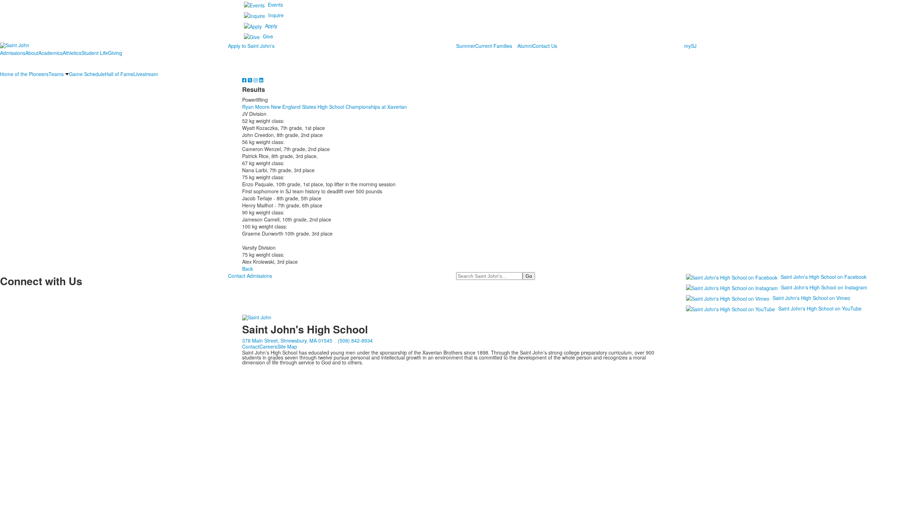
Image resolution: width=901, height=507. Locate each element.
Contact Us (545, 45)
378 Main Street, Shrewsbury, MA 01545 (287, 340)
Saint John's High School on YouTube (820, 308)
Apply (271, 25)
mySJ (690, 45)
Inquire (276, 15)
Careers (268, 346)
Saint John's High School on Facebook (824, 276)
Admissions (12, 52)
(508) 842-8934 (355, 340)
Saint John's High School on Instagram (824, 287)
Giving (115, 52)
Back (247, 268)
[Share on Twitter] (250, 79)
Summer (465, 45)
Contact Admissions (250, 275)
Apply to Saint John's (251, 45)
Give (268, 36)
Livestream (145, 73)
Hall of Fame (119, 73)
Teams (56, 73)
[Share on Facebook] (245, 79)
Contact (250, 346)
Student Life (94, 52)
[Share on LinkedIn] (261, 79)
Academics (50, 52)
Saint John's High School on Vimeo (811, 297)
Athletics (72, 52)
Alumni (525, 45)
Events (275, 4)
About (31, 52)
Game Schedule (87, 73)
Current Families (493, 45)
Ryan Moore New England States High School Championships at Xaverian (324, 106)
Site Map (287, 346)
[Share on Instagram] (256, 79)
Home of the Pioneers (24, 73)
